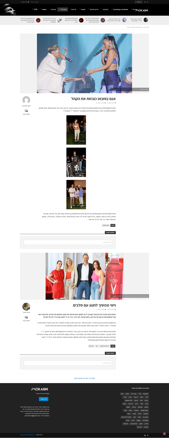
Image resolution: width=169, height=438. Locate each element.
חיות (141, 400)
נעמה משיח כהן (26, 106)
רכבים (127, 420)
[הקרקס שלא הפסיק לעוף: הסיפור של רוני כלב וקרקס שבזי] (81, 20)
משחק (128, 407)
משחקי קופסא (144, 410)
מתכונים (136, 410)
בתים (130, 397)
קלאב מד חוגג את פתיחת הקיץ (84, 378)
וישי (97, 346)
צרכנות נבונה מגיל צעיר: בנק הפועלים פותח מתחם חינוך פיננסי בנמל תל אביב (92, 20)
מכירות (134, 407)
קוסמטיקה (145, 420)
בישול (141, 397)
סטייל (125, 410)
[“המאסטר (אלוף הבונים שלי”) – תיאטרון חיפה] (146, 20)
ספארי (134, 414)
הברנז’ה (64, 9)
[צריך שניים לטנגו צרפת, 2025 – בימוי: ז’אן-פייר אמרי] (124, 20)
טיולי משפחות (128, 400)
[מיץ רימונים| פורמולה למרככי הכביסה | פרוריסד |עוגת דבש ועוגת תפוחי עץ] (38, 20)
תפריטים (139, 427)
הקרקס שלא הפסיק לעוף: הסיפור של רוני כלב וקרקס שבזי (71, 20)
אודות (32, 2)
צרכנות (105, 9)
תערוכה (146, 427)
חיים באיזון (94, 9)
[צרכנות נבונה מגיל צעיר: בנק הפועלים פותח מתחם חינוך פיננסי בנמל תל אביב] (103, 20)
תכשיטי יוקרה (133, 424)
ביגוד (146, 397)
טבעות (136, 400)
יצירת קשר (43, 399)
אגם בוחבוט (106, 225)
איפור (122, 394)
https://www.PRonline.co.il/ (28, 435)
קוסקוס (138, 420)
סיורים (139, 414)
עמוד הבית (146, 27)
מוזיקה (146, 407)
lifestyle (145, 394)
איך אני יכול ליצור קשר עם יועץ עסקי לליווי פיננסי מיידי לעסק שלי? (49, 20)
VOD (35, 9)
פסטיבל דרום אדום (126, 417)
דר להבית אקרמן (104, 346)
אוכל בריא (133, 394)
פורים (139, 417)
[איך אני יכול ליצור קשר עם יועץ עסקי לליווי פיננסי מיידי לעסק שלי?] (60, 20)
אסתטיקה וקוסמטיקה (120, 9)
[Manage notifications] (164, 433)
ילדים (136, 404)
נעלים (130, 410)
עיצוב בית (145, 417)
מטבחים (140, 407)
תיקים (140, 424)
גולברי (125, 397)
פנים (134, 417)
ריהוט (133, 420)
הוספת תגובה (26, 114)
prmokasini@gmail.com (32, 416)
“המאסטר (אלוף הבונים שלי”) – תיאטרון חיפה (136, 20)
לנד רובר (130, 404)
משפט (44, 9)
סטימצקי (145, 414)
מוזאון (124, 404)
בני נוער (136, 397)
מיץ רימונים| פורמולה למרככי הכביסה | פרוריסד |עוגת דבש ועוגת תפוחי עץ (27, 20)
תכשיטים (125, 424)
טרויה (146, 404)
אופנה (83, 9)
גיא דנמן (91, 346)
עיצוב (128, 414)
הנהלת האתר (26, 312)
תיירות (73, 9)
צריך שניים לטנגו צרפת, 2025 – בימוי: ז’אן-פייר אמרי (113, 20)
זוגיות (135, 9)
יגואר (141, 404)
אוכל (140, 394)
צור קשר (36, 2)
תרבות (53, 9)
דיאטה (146, 400)
